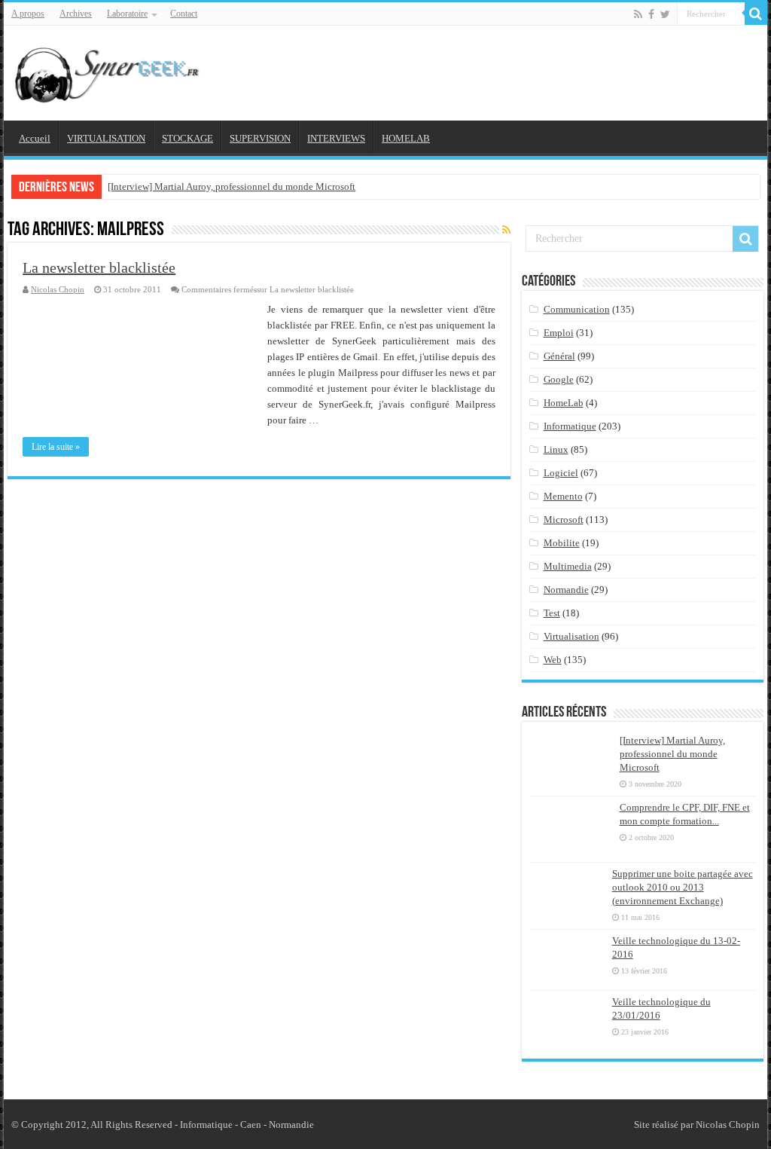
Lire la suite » (56, 447)
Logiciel (561, 472)
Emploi (559, 332)
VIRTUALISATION (106, 138)
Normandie (566, 589)
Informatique (570, 426)
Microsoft (564, 519)
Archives (75, 13)
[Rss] (638, 14)
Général (559, 356)
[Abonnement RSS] (506, 231)
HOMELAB (406, 138)
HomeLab (564, 402)
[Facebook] (651, 14)
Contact (183, 13)
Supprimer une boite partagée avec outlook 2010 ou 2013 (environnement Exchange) (682, 887)
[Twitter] (665, 14)
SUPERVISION (260, 138)
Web (553, 659)
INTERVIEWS (336, 138)
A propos (27, 13)
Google (559, 379)
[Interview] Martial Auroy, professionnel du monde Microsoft (231, 186)
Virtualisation (571, 636)
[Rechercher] (756, 13)
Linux (556, 449)
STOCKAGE (187, 138)
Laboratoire (127, 13)
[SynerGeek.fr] (109, 70)
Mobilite (562, 543)
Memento (563, 496)
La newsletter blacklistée (99, 267)
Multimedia (568, 566)
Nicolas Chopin (57, 289)
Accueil (34, 138)
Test (552, 613)
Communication (577, 309)
